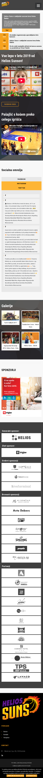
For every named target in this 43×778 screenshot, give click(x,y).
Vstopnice (6, 737)
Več (7, 30)
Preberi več (31, 775)
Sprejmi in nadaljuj (15, 775)
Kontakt (6, 734)
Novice (6, 731)
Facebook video (10, 104)
